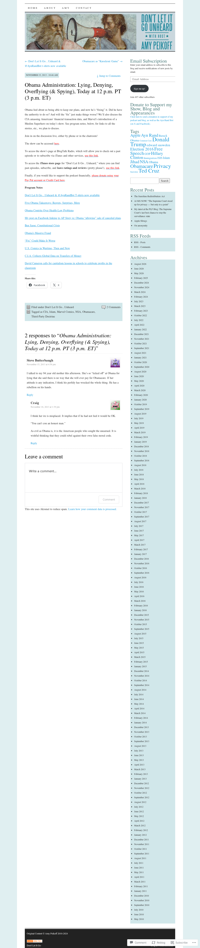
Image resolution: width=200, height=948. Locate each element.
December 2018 (141, 446)
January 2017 (140, 554)
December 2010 (141, 895)
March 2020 (140, 390)
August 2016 (140, 577)
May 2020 (139, 380)
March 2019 (140, 432)
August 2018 (140, 465)
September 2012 (141, 797)
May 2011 (139, 872)
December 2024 (141, 282)
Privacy (162, 165)
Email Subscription (148, 61)
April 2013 (139, 764)
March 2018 (140, 488)
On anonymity (140, 225)
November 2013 (141, 731)
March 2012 (140, 825)
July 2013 (138, 750)
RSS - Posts (140, 242)
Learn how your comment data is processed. (92, 509)
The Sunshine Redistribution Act (149, 196)
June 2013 (139, 755)
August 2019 (140, 413)
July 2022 (138, 320)
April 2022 (139, 324)
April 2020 (139, 385)
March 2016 (140, 600)
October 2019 (140, 404)
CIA (45, 312)
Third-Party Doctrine (43, 316)
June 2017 (139, 530)
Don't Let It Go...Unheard (59, 307)
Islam (52, 312)
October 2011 (140, 848)
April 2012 (139, 820)
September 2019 (141, 408)
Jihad (134, 161)
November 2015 (141, 619)
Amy (66, 7)
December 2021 (141, 334)
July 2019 (138, 418)
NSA (78, 312)
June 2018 (139, 474)
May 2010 (139, 919)
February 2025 (141, 277)
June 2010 (139, 914)
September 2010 (141, 904)
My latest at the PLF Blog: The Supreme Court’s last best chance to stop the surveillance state (152, 212)
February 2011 (141, 886)
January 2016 (140, 610)
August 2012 (140, 802)
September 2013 (141, 741)
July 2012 (138, 806)
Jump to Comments (109, 76)
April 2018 (139, 483)
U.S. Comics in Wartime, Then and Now (47, 248)
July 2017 (138, 525)
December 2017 (141, 502)
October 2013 (140, 736)
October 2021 (140, 343)
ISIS (159, 158)
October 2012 (140, 792)
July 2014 (138, 694)
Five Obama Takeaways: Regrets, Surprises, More (52, 203)
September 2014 (141, 685)
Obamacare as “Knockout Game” (102, 61)
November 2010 (141, 900)
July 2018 (138, 469)
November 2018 (141, 451)
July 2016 (138, 582)
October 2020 (140, 362)
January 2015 (140, 666)
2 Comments (114, 307)
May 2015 (139, 647)
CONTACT (84, 7)
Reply (30, 395)
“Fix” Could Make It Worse (40, 240)
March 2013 (140, 769)
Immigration (150, 158)
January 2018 (140, 497)
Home (33, 7)
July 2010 (138, 909)
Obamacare (88, 312)
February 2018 (141, 493)
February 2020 (141, 394)
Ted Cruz (148, 170)
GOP (147, 154)
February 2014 (141, 717)
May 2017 (139, 535)
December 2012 (141, 783)
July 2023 (138, 301)
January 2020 (140, 399)
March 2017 (140, 544)
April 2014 (139, 708)
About (50, 7)
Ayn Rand (149, 135)
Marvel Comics (65, 312)
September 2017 (141, 516)
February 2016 (141, 605)
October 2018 (140, 455)
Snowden (134, 171)
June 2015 (139, 642)
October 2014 (140, 680)
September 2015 (141, 628)
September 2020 (141, 366)
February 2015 (141, 661)
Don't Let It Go (34, 945)
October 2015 (140, 624)
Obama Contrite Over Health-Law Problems (49, 210)
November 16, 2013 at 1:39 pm (45, 406)
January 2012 (140, 834)
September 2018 (141, 460)
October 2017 (140, 511)
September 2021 (141, 348)
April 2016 (139, 596)
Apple (135, 135)
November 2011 (141, 844)
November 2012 (141, 787)
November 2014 (141, 675)
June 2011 (139, 867)
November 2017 (141, 507)
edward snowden (158, 145)
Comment (109, 499)
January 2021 (140, 357)
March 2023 (140, 305)
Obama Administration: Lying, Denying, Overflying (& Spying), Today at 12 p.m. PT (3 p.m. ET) (73, 91)
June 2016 (139, 586)
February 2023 (141, 310)
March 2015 (140, 656)
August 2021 (140, 352)
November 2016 (141, 563)
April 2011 (139, 876)
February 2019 (141, 437)
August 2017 (140, 521)
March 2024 (140, 291)
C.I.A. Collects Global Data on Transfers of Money (53, 256)
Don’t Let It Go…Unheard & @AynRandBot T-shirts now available (62, 195)
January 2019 (140, 441)
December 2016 (141, 558)
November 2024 (141, 287)
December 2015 (141, 614)
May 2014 (139, 703)
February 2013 (141, 773)
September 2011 (141, 853)
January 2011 (140, 890)
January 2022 (140, 329)
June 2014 (139, 699)
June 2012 (139, 811)
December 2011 (141, 839)
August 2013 (140, 745)
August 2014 (140, 689)
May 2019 (139, 422)
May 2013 (139, 759)
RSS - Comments (142, 246)
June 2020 (139, 376)
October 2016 (140, 568)
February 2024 (141, 296)
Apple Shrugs (140, 220)
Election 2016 (142, 149)
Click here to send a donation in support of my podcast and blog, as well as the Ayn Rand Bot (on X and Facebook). (151, 120)
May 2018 (139, 479)
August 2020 (140, 371)
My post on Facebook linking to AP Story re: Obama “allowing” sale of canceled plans (73, 218)
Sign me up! (139, 88)
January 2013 (140, 778)
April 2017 (139, 539)
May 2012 (139, 816)
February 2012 (141, 830)
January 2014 (140, 722)
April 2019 (139, 427)
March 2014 (140, 713)
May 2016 (139, 591)
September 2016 (141, 572)
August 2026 (140, 263)
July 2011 (138, 862)
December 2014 (141, 670)
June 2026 (139, 268)
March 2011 (140, 881)
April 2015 (139, 652)
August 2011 (140, 858)
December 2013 (141, 727)
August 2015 (140, 633)
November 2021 (141, 338)
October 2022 (140, 315)
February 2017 (141, 549)
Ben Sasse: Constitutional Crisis (42, 225)
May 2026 (139, 273)
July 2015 (138, 638)
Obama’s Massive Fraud (38, 233)
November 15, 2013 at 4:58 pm (41, 364)
